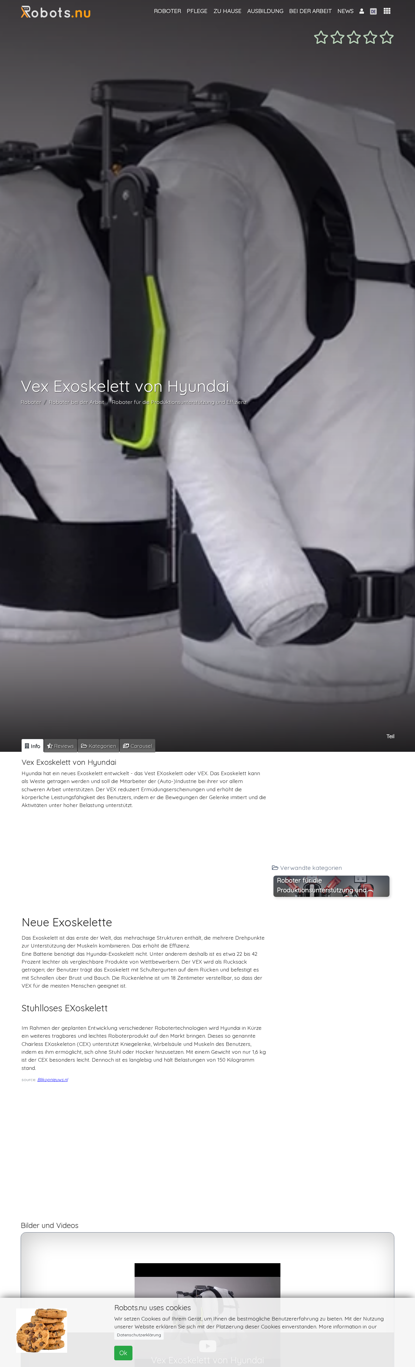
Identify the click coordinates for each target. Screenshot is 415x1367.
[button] (387, 11)
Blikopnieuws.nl (52, 1079)
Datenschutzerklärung (139, 1335)
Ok (123, 1353)
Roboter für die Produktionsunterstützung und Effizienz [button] (322, 886)
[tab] (32, 745)
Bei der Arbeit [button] (310, 11)
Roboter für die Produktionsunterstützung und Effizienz (179, 402)
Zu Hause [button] (228, 11)
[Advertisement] (144, 856)
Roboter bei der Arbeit (76, 402)
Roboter (31, 402)
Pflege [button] (197, 11)
